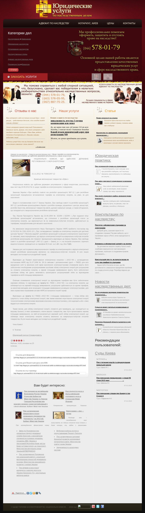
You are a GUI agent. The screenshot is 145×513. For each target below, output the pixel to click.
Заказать (23, 76)
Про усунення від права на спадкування (110, 166)
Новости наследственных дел (40, 154)
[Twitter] (30, 493)
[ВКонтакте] (27, 493)
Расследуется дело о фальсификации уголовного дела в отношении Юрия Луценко (74, 396)
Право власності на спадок (107, 118)
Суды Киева (105, 353)
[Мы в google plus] (93, 507)
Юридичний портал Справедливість (27, 335)
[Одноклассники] (33, 493)
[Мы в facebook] (102, 507)
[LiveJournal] (39, 493)
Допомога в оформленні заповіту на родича (113, 244)
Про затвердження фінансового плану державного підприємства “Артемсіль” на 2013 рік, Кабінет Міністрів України (34, 416)
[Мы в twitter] (97, 507)
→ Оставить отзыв (40, 147)
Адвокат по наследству (19, 154)
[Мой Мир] (36, 493)
